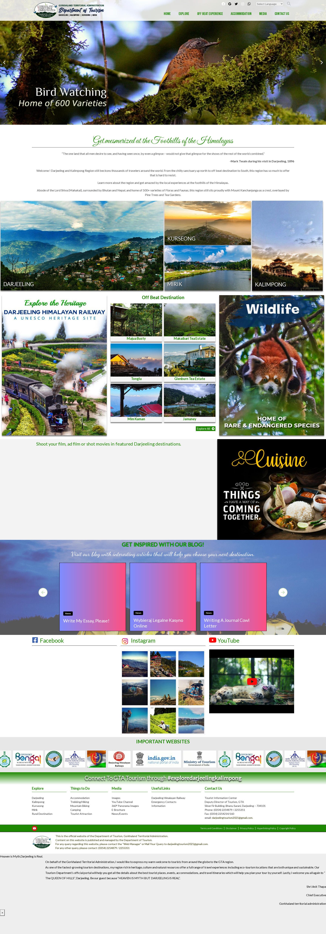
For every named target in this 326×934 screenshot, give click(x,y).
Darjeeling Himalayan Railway (168, 797)
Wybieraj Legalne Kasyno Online (158, 623)
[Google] (230, 3)
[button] (205, 428)
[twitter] (236, 3)
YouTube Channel (122, 801)
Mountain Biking (79, 805)
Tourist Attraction (81, 813)
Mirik (35, 809)
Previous (54, 759)
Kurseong (38, 805)
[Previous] (43, 592)
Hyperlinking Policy (266, 828)
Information (158, 805)
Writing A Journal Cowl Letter (226, 623)
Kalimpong (38, 801)
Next (271, 759)
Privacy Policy (247, 828)
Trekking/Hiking (79, 801)
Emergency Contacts (163, 801)
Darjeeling (38, 797)
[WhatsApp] (249, 3)
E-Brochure (118, 809)
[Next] (283, 592)
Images (116, 797)
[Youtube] (34, 828)
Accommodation (80, 797)
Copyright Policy (287, 828)
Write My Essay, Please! (86, 620)
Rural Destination (42, 813)
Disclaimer (231, 828)
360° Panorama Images (125, 805)
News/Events (120, 813)
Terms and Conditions (211, 828)
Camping (75, 809)
